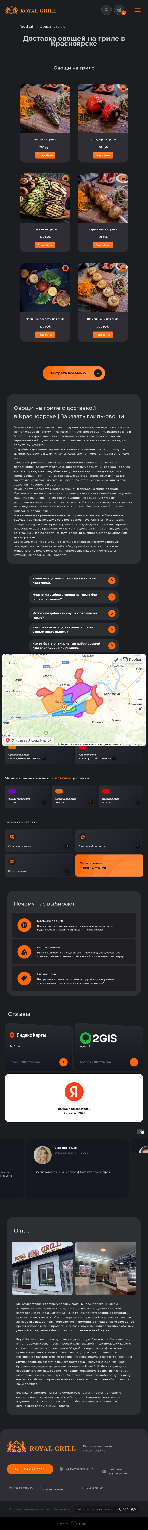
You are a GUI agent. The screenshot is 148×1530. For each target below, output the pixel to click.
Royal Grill (27, 26)
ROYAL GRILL (38, 10)
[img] (137, 10)
